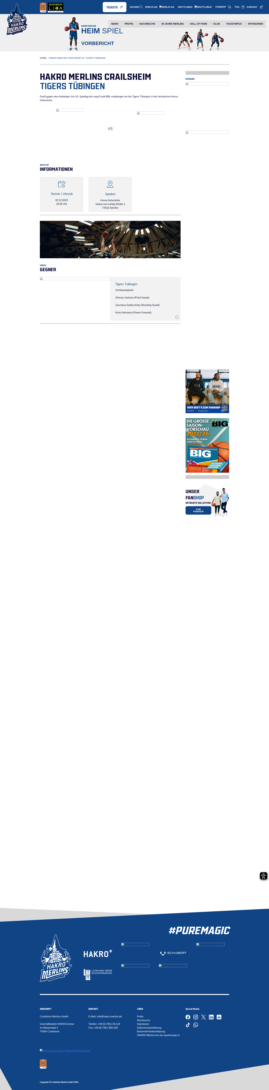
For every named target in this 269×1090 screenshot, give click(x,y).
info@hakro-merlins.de (109, 1016)
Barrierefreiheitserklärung (151, 1031)
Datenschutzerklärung (149, 1027)
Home (43, 58)
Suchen (134, 7)
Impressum (143, 1024)
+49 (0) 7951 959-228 (106, 1027)
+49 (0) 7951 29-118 (109, 1024)
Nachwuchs (143, 1020)
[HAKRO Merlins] (17, 19)
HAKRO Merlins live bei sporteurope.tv (158, 1035)
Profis (140, 1016)
